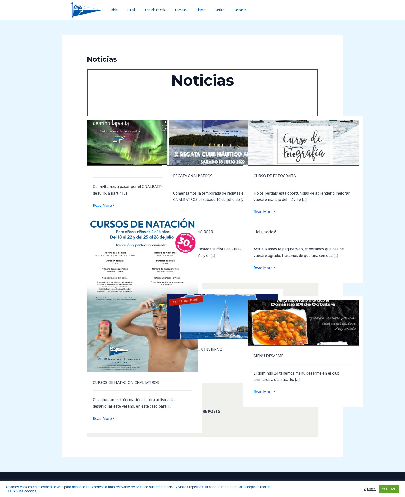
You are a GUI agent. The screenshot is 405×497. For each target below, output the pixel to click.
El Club (131, 10)
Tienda (200, 10)
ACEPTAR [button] (389, 489)
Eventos (181, 10)
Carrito (219, 10)
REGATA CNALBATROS (192, 175)
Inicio (114, 10)
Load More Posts (202, 411)
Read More (102, 205)
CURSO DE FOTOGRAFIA (275, 175)
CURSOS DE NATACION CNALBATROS (126, 382)
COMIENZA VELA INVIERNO (197, 349)
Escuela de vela (155, 10)
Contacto (240, 10)
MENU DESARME (268, 355)
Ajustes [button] (370, 489)
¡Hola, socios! (265, 231)
